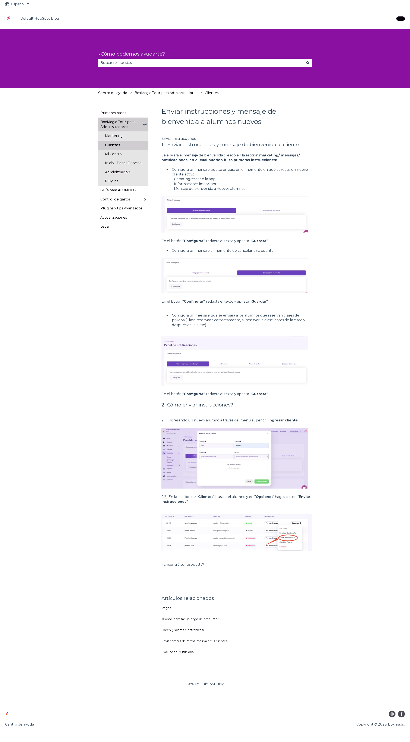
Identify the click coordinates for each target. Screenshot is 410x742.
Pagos (166, 608)
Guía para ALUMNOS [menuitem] (118, 190)
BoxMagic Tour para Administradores (166, 93)
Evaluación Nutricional (177, 652)
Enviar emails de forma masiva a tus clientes (194, 641)
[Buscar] (308, 63)
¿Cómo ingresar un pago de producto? (190, 619)
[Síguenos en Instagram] (392, 714)
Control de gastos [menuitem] (115, 199)
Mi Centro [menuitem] (113, 154)
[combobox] (201, 63)
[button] (145, 122)
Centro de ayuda (112, 93)
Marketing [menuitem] (114, 136)
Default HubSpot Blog (39, 18)
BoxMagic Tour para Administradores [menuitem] (117, 124)
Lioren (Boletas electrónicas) (182, 630)
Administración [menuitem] (117, 172)
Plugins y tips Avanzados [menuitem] (121, 208)
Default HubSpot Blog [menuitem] (205, 684)
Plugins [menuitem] (111, 181)
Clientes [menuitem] (112, 145)
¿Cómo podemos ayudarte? (131, 54)
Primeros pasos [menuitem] (113, 113)
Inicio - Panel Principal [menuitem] (124, 163)
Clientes (211, 93)
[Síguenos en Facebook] (401, 714)
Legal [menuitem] (105, 226)
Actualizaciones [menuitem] (113, 217)
